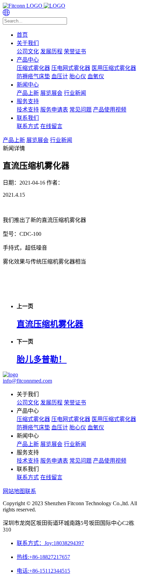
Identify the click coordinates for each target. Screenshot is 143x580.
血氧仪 (95, 76)
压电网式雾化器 (70, 68)
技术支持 (28, 110)
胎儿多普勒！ (42, 359)
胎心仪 (77, 76)
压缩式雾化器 (33, 68)
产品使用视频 (109, 110)
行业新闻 (75, 93)
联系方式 (28, 126)
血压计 (59, 76)
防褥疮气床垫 (33, 76)
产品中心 (28, 60)
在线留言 (51, 126)
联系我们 (28, 118)
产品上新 (28, 93)
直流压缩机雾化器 (50, 324)
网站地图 (14, 491)
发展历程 (51, 51)
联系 (30, 491)
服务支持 (28, 101)
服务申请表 (54, 110)
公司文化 (28, 51)
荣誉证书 (75, 51)
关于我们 (28, 43)
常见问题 (80, 110)
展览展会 (51, 93)
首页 (22, 35)
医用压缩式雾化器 (114, 68)
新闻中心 (28, 85)
